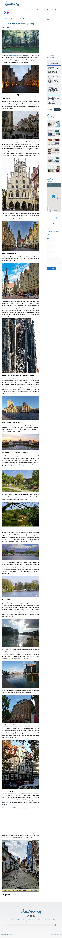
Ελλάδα (13, 9)
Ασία (26, 9)
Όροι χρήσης (32, 922)
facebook (28, 890)
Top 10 (33, 919)
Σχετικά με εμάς (55, 9)
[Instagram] (8, 12)
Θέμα (48, 250)
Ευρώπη (19, 9)
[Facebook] (5, 12)
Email (48, 244)
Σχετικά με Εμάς (23, 922)
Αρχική (8, 9)
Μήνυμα (49, 255)
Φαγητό (28, 919)
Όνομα (48, 238)
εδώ (6, 804)
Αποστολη (51, 268)
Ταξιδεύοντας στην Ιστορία (36, 9)
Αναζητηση (57, 109)
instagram (34, 890)
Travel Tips (46, 9)
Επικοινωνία (39, 922)
